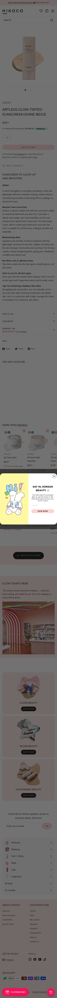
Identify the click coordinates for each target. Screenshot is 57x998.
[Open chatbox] (51, 992)
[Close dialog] (54, 476)
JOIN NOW (43, 511)
